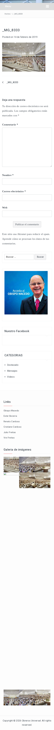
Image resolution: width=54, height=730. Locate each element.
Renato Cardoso (12, 421)
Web (4, 207)
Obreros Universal (31, 720)
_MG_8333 (12, 82)
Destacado (12, 365)
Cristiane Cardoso (12, 427)
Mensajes (12, 370)
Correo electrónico (14, 191)
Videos (11, 376)
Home (7, 14)
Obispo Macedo (11, 410)
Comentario (10, 124)
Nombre (8, 175)
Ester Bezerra (10, 416)
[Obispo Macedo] (26, 292)
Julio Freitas (10, 432)
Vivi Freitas (9, 437)
